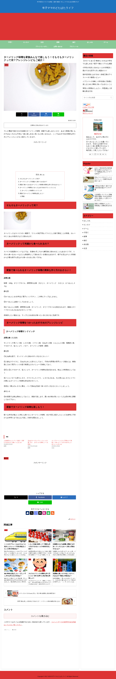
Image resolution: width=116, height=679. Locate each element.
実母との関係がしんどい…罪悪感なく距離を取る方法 (97, 89)
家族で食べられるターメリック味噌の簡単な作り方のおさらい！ (41, 184)
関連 (23, 196)
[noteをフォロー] (40, 513)
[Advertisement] (58, 26)
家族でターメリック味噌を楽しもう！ (32, 193)
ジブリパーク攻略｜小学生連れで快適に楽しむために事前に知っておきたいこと (97, 82)
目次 (37, 174)
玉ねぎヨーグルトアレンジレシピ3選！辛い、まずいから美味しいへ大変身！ (38, 442)
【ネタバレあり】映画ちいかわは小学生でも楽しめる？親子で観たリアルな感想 (97, 62)
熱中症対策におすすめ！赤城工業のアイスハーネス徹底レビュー (97, 76)
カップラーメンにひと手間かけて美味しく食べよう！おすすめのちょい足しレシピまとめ (62, 442)
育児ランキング (88, 113)
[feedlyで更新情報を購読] (48, 513)
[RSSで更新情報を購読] (52, 513)
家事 (7, 458)
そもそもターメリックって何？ (30, 178)
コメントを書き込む (40, 616)
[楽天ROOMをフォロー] (44, 513)
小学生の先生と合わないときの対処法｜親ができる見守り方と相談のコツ (97, 69)
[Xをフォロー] (32, 513)
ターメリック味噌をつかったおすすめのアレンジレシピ (38, 187)
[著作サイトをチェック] (27, 513)
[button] (111, 97)
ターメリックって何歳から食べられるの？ (33, 181)
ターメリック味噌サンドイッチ (32, 190)
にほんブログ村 (88, 107)
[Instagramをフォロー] (36, 513)
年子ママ (98, 134)
